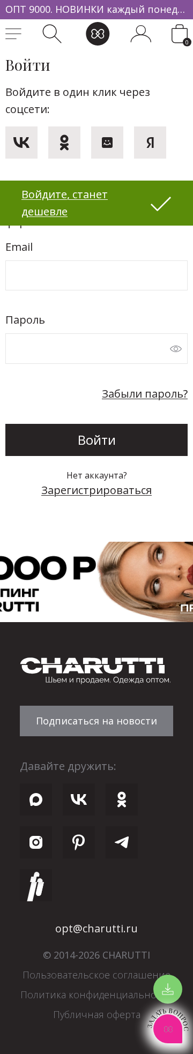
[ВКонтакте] (21, 142)
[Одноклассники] (64, 142)
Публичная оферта (96, 1014)
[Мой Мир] (107, 142)
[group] (96, 9)
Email (19, 247)
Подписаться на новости (96, 720)
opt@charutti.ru (96, 928)
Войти (97, 439)
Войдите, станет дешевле (64, 203)
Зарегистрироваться (96, 490)
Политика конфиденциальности (96, 994)
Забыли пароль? (145, 393)
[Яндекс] (150, 142)
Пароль (25, 319)
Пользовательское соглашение (96, 974)
